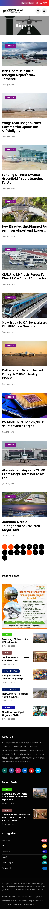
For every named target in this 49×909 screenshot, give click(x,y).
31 (41, 552)
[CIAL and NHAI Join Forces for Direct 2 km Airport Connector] (24, 257)
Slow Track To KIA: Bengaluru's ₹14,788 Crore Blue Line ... (24, 324)
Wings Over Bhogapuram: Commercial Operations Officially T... (21, 127)
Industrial (6, 840)
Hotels (7, 653)
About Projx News (35, 896)
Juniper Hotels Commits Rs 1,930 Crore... (16, 659)
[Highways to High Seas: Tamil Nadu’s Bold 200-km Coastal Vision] (40, 693)
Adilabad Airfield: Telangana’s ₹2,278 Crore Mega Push (21, 526)
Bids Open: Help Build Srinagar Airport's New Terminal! (18, 75)
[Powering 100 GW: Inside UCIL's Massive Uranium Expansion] (40, 638)
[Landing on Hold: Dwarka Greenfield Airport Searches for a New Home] (24, 157)
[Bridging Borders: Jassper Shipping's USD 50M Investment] (40, 674)
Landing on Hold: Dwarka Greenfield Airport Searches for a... (22, 179)
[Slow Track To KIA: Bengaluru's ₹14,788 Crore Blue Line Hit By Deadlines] (24, 305)
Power (7, 634)
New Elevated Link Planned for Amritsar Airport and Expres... (24, 228)
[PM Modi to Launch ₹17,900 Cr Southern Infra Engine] (24, 405)
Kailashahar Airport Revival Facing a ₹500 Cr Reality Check (22, 374)
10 (23, 552)
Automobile (7, 868)
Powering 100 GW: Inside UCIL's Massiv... (15, 641)
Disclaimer (6, 904)
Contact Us (22, 900)
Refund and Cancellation (23, 904)
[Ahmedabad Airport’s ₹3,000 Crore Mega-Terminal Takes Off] (24, 453)
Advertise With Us (9, 900)
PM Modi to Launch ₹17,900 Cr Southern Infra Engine (24, 424)
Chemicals (8, 707)
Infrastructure (11, 671)
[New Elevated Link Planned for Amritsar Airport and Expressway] (24, 209)
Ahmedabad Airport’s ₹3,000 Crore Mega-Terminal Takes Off (23, 474)
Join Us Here (22, 896)
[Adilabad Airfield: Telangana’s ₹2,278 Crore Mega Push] (24, 504)
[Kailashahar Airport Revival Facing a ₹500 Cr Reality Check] (24, 353)
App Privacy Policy (36, 900)
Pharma (5, 846)
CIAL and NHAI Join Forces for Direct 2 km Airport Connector (24, 277)
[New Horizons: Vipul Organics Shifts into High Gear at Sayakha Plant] (40, 711)
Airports (10, 46)
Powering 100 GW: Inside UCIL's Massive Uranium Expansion (14, 796)
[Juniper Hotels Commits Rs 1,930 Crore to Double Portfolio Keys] (40, 656)
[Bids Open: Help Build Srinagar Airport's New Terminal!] (24, 54)
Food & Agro (7, 862)
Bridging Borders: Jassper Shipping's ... (13, 677)
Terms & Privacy (8, 896)
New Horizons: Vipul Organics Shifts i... (13, 713)
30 (35, 552)
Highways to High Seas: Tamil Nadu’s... (15, 695)
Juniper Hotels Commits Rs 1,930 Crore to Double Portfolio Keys (16, 817)
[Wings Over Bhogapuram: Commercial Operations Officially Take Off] (24, 105)
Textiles (5, 857)
